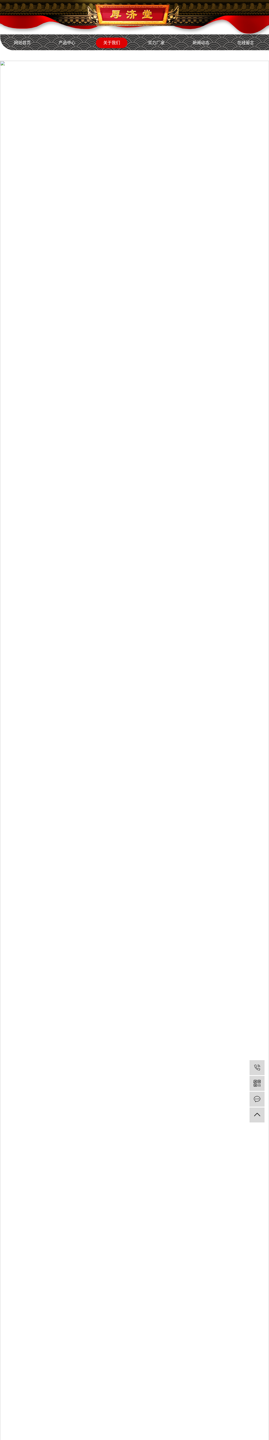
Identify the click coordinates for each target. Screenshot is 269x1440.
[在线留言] (257, 1099)
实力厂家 (156, 42)
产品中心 (67, 42)
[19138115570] (257, 1067)
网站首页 (22, 42)
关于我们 (111, 42)
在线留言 (245, 42)
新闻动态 (201, 42)
